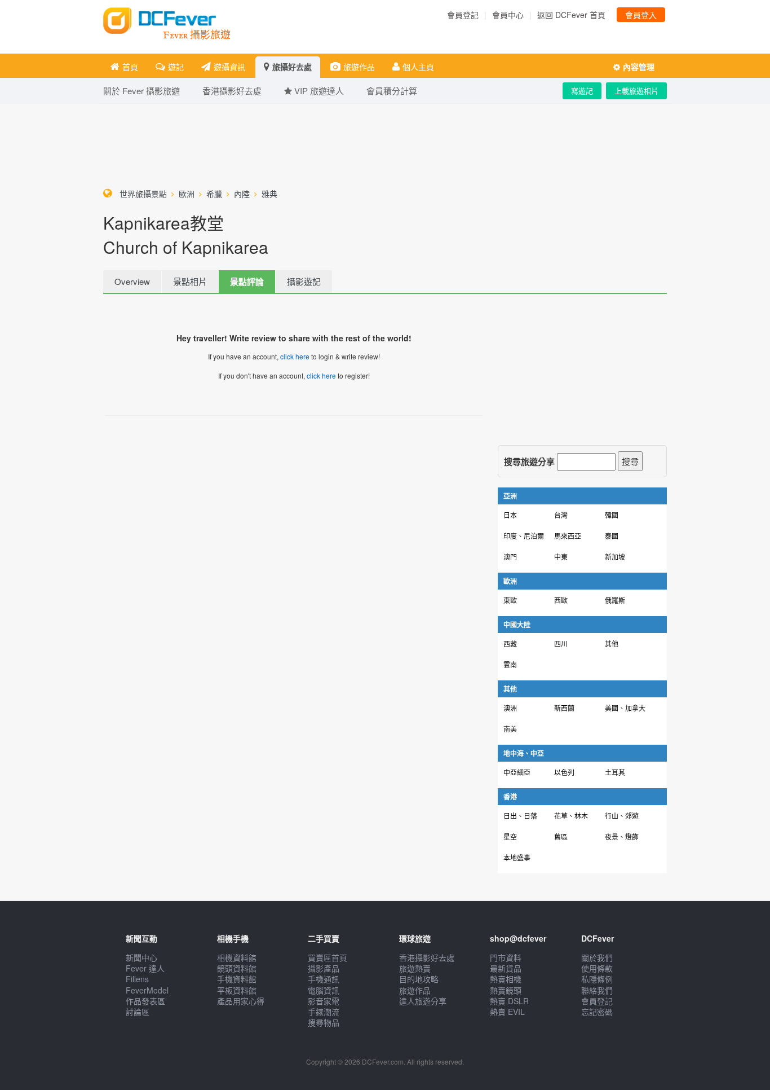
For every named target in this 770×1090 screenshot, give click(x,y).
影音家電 (323, 1001)
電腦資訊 (323, 990)
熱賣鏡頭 (505, 990)
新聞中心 (141, 957)
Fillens (137, 978)
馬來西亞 (567, 535)
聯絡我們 (597, 990)
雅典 (269, 193)
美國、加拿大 (625, 708)
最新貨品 (505, 968)
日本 (510, 515)
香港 (510, 797)
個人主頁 (418, 66)
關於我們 (597, 957)
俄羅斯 (615, 600)
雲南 (510, 664)
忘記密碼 (597, 1011)
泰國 (611, 535)
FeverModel (147, 990)
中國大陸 (516, 624)
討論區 (137, 1011)
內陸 (242, 193)
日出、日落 (520, 815)
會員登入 (641, 14)
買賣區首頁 (327, 957)
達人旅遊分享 (422, 1001)
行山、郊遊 (622, 815)
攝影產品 (323, 968)
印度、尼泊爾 (523, 535)
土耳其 (615, 772)
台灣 (561, 515)
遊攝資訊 (229, 66)
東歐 (510, 600)
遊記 (176, 66)
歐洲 (186, 193)
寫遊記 (582, 90)
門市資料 (505, 957)
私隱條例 (597, 978)
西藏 (510, 643)
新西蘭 (564, 708)
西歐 (561, 600)
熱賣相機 (505, 978)
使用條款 (597, 968)
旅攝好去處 (292, 66)
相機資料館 (236, 957)
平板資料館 (236, 990)
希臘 (214, 193)
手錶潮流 (323, 1011)
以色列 (564, 772)
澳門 (510, 556)
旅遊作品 (359, 66)
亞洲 (510, 496)
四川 (561, 643)
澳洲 (510, 708)
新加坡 (615, 556)
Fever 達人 (145, 968)
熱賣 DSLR (509, 1001)
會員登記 (463, 14)
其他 (611, 643)
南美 (510, 728)
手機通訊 (323, 978)
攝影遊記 (304, 281)
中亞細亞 (516, 772)
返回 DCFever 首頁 (571, 14)
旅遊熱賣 (415, 968)
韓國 (611, 515)
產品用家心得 (240, 1001)
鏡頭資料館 (236, 968)
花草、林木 (571, 815)
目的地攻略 (419, 978)
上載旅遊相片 (636, 90)
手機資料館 (236, 978)
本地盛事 (516, 857)
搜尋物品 (323, 1022)
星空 (510, 836)
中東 (561, 556)
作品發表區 (145, 1001)
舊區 (561, 836)
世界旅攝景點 (143, 193)
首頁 (130, 66)
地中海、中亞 (523, 753)
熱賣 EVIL (507, 1011)
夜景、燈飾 (622, 836)
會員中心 (508, 14)
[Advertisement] (385, 143)
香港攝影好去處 (426, 957)
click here (294, 356)
